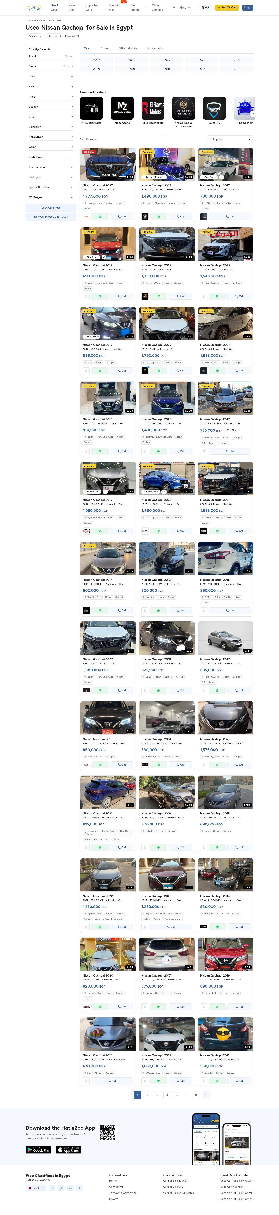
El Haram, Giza (153, 756)
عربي (207, 7)
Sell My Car (228, 7)
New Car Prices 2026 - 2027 (51, 216)
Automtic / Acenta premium (109, 919)
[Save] (131, 152)
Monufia (150, 597)
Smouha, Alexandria (155, 203)
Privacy (113, 1199)
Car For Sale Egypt (174, 1180)
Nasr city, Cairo (212, 437)
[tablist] (166, 48)
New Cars (71, 7)
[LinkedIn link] (70, 1188)
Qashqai (87, 208)
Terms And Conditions (122, 1193)
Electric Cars (117, 7)
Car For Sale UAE (173, 1186)
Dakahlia (208, 1073)
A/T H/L (179, 677)
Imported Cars (92, 7)
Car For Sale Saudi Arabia (178, 1193)
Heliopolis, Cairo (94, 993)
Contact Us (116, 1186)
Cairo (89, 362)
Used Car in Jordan (232, 1186)
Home (113, 1180)
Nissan (120, 203)
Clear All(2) (72, 36)
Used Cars (54, 7)
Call (123, 216)
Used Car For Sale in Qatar (236, 1193)
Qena (148, 677)
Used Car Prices (51, 207)
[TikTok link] (61, 1188)
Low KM (88, 998)
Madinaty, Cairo (153, 993)
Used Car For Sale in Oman (237, 1199)
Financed (223, 443)
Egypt (36, 1188)
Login (247, 7)
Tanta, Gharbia (211, 993)
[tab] (87, 48)
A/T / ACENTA (112, 839)
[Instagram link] (79, 1188)
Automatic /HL (209, 443)
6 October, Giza (153, 1073)
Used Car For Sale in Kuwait (237, 1180)
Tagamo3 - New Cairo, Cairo (100, 283)
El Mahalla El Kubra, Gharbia (218, 203)
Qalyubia (150, 831)
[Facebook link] (52, 1188)
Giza (89, 1073)
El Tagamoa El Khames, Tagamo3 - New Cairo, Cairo (108, 833)
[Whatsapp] (100, 216)
